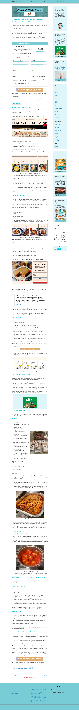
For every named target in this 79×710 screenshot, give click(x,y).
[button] (34, 1)
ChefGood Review (60, 220)
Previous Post (15, 675)
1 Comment (14, 22)
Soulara (31, 30)
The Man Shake (57, 146)
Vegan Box (56, 136)
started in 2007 (21, 93)
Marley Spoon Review (16, 689)
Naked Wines (57, 133)
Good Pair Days (57, 128)
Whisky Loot (57, 139)
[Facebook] (55, 249)
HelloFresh (56, 91)
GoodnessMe (57, 127)
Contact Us (65, 706)
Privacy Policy (59, 706)
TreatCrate (56, 134)
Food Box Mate (17, 1)
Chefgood (56, 101)
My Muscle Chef (25, 30)
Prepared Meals (19, 22)
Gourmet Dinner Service (59, 107)
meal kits (44, 387)
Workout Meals (57, 117)
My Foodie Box (57, 94)
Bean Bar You (57, 123)
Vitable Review (60, 80)
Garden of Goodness (58, 108)
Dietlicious (56, 104)
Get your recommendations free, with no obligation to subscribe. (60, 68)
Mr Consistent (57, 131)
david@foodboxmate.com (55, 691)
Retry (35, 677)
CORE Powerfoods (58, 102)
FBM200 (59, 43)
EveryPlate (56, 89)
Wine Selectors (57, 140)
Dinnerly (56, 88)
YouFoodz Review (60, 56)
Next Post (45, 675)
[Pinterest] (60, 249)
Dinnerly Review (15, 693)
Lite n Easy (56, 111)
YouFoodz (20, 30)
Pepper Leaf (57, 95)
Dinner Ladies (57, 105)
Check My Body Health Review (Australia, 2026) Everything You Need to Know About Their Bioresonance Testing (39, 689)
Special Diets (18, 304)
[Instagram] (58, 249)
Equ (55, 144)
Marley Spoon (57, 92)
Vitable (56, 137)
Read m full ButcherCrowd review (60, 195)
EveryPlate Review (60, 171)
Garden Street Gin (58, 130)
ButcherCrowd (57, 124)
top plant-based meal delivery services (32, 310)
